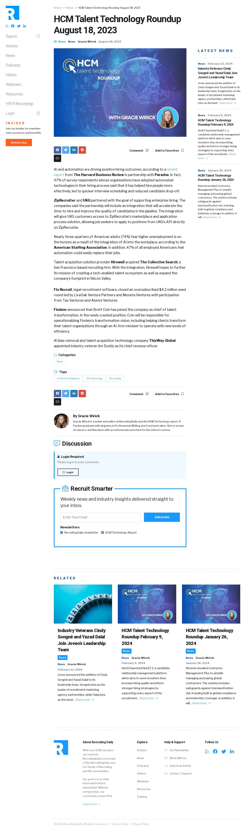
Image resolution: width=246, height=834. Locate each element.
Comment (137, 150)
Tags (63, 372)
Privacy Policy (140, 824)
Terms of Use (119, 824)
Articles (12, 46)
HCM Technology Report (121, 532)
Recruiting (115, 378)
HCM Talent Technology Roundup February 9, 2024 (215, 122)
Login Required (72, 457)
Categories (67, 355)
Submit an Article (180, 765)
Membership (19, 142)
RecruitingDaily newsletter (81, 532)
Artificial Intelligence (68, 378)
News (10, 55)
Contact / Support (180, 773)
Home (58, 7)
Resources (14, 94)
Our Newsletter (179, 750)
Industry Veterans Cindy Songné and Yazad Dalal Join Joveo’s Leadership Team (217, 73)
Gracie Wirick (87, 41)
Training (142, 796)
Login (10, 113)
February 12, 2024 (220, 63)
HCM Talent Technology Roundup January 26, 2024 (216, 178)
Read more (226, 103)
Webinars (13, 84)
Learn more (90, 804)
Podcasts (13, 65)
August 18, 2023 (110, 41)
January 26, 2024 (219, 170)
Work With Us (177, 758)
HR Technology (94, 378)
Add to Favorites (167, 150)
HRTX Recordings (20, 103)
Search (11, 36)
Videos (11, 75)
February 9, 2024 (219, 115)
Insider (15, 123)
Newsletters (70, 527)
